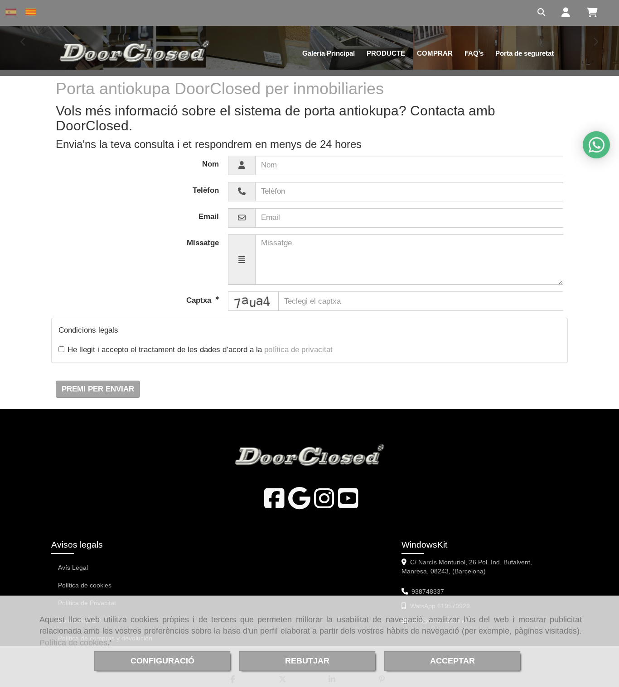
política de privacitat (298, 349)
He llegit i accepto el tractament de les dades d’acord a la (200, 349)
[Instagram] (324, 504)
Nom (210, 164)
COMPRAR (435, 53)
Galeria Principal (328, 53)
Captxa (199, 300)
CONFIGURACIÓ (162, 660)
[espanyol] (13, 12)
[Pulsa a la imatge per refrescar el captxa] (253, 301)
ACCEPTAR (452, 660)
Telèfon (206, 190)
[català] (33, 12)
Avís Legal (73, 567)
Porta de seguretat (524, 53)
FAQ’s (474, 53)
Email (208, 216)
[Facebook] (274, 504)
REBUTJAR (307, 660)
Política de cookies (73, 642)
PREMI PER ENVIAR (98, 389)
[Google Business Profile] (299, 504)
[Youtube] (348, 504)
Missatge (203, 243)
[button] (561, 13)
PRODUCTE (386, 53)
